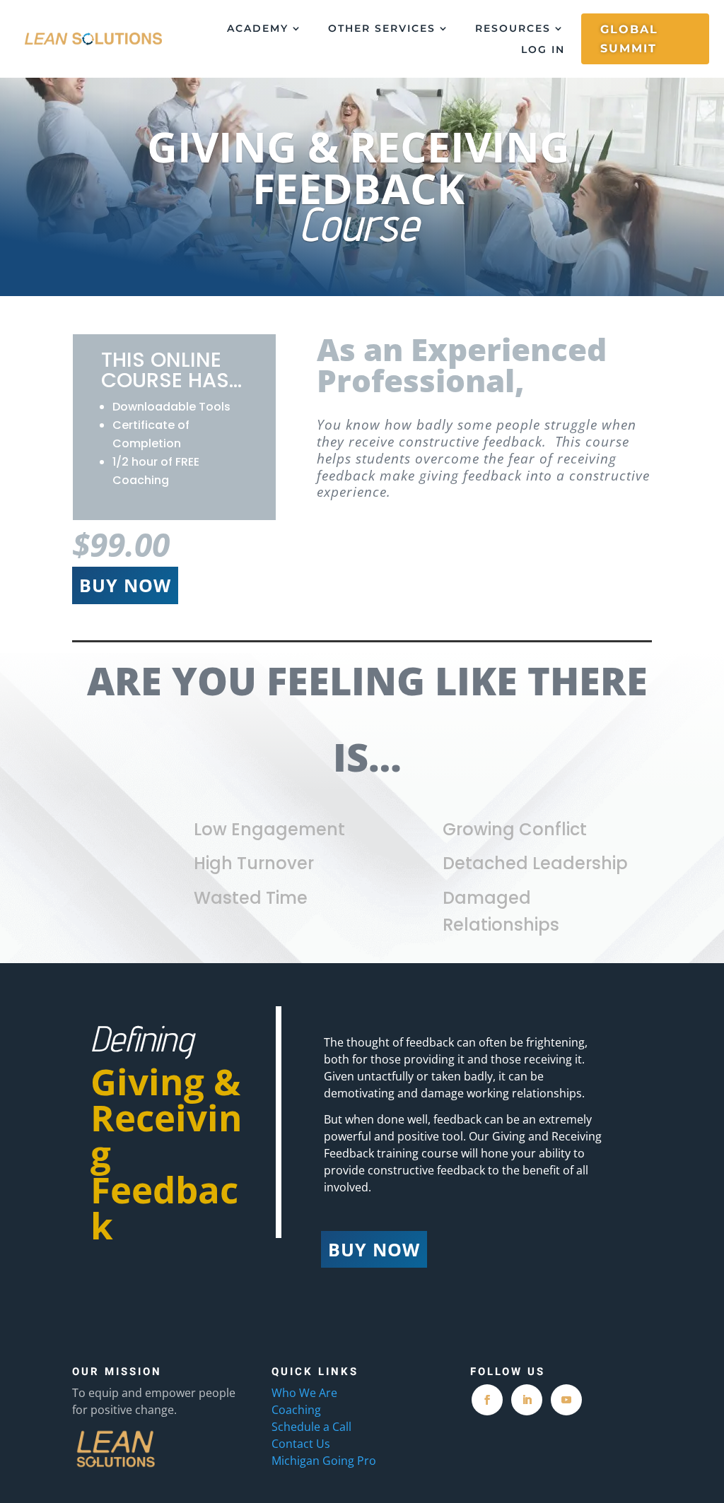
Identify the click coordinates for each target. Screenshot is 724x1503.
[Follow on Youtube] (566, 1399)
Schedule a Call (311, 1426)
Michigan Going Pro (324, 1460)
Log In (543, 50)
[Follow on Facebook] (487, 1399)
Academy (257, 29)
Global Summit (629, 39)
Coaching (298, 1409)
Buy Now (125, 585)
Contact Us (301, 1443)
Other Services (382, 29)
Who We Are (304, 1393)
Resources (513, 29)
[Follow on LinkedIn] (526, 1399)
